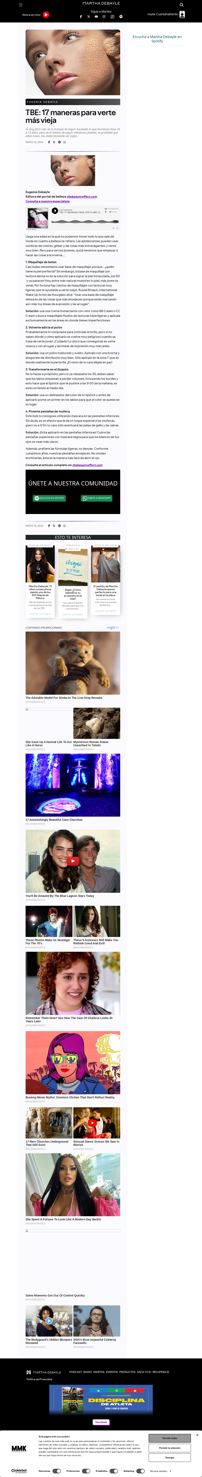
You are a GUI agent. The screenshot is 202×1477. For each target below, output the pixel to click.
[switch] (86, 1471)
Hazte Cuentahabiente (163, 14)
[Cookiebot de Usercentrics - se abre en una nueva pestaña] (19, 1471)
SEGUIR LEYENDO (40, 614)
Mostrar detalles (158, 1471)
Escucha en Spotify (51, 498)
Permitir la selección (169, 1448)
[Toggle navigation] (20, 5)
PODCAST (75, 1372)
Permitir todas (170, 1438)
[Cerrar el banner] (197, 1435)
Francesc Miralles (73, 547)
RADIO (87, 1372)
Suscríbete (101, 1422)
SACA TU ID (144, 1372)
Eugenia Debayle (42, 102)
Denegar (169, 1457)
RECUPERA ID (161, 1372)
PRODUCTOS (127, 1372)
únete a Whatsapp (98, 498)
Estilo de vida (40, 545)
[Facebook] (49, 142)
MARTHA (99, 1372)
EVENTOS (112, 1372)
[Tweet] (53, 142)
